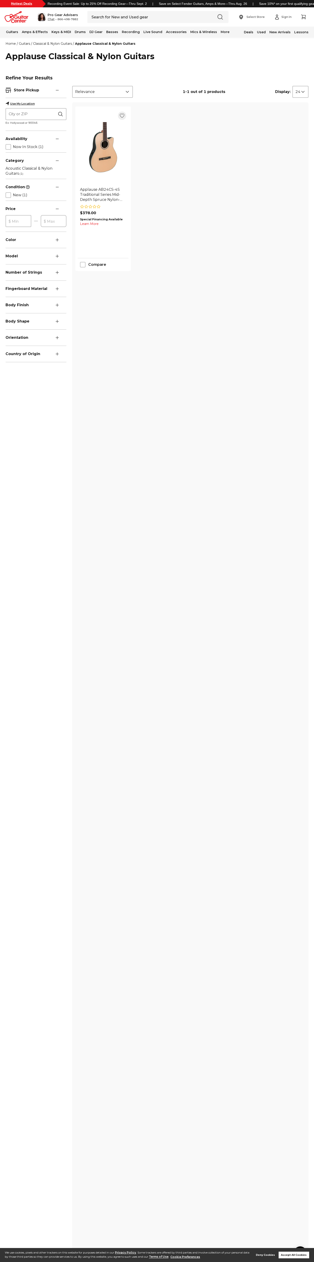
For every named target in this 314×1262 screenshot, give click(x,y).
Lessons (301, 32)
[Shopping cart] (303, 17)
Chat (51, 19)
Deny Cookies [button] (265, 1255)
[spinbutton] (18, 221)
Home (11, 44)
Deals (248, 32)
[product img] (103, 147)
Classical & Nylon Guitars (52, 44)
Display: (283, 92)
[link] (103, 194)
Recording (131, 32)
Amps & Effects (35, 32)
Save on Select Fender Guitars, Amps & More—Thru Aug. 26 (203, 4)
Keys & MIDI (61, 32)
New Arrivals (280, 32)
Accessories (176, 32)
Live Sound (152, 32)
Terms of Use (158, 1257)
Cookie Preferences (185, 1257)
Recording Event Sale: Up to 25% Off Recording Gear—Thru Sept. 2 (97, 4)
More (225, 32)
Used (261, 32)
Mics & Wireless (203, 32)
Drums (80, 32)
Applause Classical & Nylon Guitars (105, 44)
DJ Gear (96, 32)
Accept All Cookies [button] (294, 1255)
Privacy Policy (125, 1252)
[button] (58, 17)
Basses (112, 32)
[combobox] (102, 92)
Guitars (12, 32)
